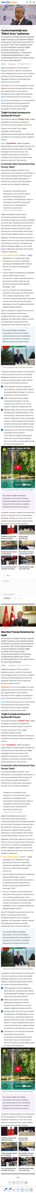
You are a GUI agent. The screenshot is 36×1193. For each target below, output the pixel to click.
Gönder (7, 598)
